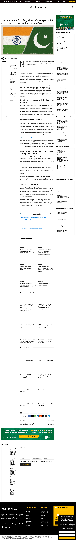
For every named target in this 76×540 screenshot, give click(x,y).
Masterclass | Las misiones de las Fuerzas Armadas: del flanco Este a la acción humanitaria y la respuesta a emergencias (13, 77)
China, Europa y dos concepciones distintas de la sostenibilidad (13, 67)
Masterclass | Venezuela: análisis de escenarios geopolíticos (45, 341)
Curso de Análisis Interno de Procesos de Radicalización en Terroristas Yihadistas (62, 134)
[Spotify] (16, 1)
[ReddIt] (40, 416)
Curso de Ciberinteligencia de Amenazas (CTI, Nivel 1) (63, 196)
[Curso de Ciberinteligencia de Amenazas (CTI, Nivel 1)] (71, 197)
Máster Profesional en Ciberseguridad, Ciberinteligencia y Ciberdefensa (62, 226)
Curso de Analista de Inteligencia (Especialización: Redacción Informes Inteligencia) (62, 62)
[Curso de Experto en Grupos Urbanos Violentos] (71, 141)
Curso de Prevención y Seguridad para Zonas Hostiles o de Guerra (35, 226)
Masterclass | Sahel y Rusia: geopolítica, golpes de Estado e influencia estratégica (46, 307)
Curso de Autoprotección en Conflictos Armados (31, 228)
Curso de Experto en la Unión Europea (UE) (62, 110)
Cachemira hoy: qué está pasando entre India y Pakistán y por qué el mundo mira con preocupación (28, 423)
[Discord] (14, 1)
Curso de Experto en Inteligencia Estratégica (62, 55)
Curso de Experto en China (45, 390)
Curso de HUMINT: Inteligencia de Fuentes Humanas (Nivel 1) (62, 36)
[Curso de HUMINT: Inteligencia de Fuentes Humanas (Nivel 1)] (71, 37)
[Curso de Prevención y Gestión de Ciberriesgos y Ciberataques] (71, 190)
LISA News (7, 58)
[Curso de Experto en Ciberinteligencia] (71, 220)
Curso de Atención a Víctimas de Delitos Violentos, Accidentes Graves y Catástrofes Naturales (62, 166)
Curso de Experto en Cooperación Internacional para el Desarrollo (45, 360)
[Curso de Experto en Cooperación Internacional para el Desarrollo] (46, 353)
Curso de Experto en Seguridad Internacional (30, 221)
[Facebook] (2, 1)
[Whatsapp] (18, 1)
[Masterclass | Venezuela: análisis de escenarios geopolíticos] (46, 334)
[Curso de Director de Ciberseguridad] (71, 214)
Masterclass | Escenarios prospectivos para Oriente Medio (27, 326)
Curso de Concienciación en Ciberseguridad (61, 184)
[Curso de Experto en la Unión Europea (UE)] (46, 398)
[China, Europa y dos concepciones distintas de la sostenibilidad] (6, 66)
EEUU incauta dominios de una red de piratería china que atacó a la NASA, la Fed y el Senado (28, 286)
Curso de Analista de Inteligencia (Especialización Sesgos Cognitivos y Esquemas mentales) (63, 81)
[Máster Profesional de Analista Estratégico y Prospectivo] (46, 369)
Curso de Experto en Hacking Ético (62, 231)
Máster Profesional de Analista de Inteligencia (62, 74)
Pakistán (46, 412)
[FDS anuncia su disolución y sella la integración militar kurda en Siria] (6, 481)
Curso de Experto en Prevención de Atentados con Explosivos (62, 128)
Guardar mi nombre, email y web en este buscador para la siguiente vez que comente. (36, 461)
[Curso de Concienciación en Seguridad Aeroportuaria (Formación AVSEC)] (71, 152)
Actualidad (7, 18)
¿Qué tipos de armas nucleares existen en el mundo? (42, 137)
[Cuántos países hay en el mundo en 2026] (46, 278)
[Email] (43, 416)
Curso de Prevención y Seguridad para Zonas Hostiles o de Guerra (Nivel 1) (62, 122)
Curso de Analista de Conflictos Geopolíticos (30, 224)
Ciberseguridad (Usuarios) (64, 179)
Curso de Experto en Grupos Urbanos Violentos (62, 140)
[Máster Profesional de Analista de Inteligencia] (71, 75)
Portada (2, 18)
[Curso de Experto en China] (46, 384)
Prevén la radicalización (64, 117)
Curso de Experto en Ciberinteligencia (62, 219)
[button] (73, 7)
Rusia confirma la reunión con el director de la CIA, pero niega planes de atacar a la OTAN (46, 269)
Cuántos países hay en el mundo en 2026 (45, 284)
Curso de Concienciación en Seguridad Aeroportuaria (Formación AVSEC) (62, 152)
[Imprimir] (46, 416)
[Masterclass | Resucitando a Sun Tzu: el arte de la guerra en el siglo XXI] (46, 319)
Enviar (67, 537)
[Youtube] (8, 1)
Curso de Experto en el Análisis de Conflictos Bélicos (62, 104)
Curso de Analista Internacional (24, 390)
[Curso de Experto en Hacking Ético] (71, 232)
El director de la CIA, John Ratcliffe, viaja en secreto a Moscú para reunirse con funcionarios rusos (13, 494)
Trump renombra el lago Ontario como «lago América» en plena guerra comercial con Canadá (45, 252)
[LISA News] (3, 58)
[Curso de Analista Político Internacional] (28, 398)
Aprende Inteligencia (63, 32)
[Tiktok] (12, 1)
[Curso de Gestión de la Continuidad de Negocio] (71, 43)
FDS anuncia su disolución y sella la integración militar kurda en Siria (13, 483)
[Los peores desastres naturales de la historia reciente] (28, 261)
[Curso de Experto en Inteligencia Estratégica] (71, 55)
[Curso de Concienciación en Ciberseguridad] (71, 184)
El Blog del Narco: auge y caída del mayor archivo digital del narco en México (27, 251)
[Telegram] (49, 416)
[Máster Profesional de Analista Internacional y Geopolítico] (28, 353)
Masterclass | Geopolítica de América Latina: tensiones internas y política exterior (28, 341)
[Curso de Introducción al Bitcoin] (71, 203)
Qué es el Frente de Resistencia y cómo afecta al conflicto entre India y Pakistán (46, 423)
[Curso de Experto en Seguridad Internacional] (71, 99)
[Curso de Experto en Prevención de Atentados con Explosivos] (71, 128)
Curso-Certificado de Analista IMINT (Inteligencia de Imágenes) (62, 49)
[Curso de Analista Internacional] (28, 384)
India (31, 412)
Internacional (22, 247)
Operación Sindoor (41, 412)
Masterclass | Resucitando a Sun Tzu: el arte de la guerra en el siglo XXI (46, 326)
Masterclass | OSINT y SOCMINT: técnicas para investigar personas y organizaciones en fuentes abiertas (13, 97)
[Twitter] (4, 1)
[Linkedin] (6, 1)
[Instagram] (10, 1)
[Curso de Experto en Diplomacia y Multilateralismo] (28, 369)
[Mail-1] (20, 1)
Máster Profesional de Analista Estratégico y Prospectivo (44, 376)
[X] (32, 416)
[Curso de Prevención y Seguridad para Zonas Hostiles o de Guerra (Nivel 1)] (71, 122)
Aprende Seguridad (62, 147)
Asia (28, 412)
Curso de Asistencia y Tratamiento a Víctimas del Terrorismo (63, 173)
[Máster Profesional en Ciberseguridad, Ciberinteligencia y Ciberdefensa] (71, 226)
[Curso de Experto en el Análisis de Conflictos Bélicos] (71, 105)
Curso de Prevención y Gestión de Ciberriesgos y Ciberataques (62, 190)
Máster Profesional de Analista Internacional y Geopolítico (33, 217)
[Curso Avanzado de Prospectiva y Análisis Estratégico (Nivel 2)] (71, 69)
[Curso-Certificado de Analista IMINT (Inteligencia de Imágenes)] (71, 49)
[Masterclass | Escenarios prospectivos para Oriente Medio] (28, 319)
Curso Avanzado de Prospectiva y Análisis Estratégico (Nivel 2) (62, 68)
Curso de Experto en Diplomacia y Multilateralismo (25, 376)
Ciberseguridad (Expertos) (64, 209)
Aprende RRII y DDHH (63, 88)
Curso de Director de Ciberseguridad (62, 213)
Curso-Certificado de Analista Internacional (30, 219)
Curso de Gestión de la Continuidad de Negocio (62, 42)
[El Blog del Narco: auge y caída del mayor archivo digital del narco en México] (28, 244)
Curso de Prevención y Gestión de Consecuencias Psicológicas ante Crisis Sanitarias (63, 159)
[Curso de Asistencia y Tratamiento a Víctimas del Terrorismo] (71, 173)
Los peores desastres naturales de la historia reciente (26, 268)
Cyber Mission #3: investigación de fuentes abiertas (13, 88)
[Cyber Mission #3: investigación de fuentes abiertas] (6, 87)
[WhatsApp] (35, 416)
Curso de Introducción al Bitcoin (62, 202)
